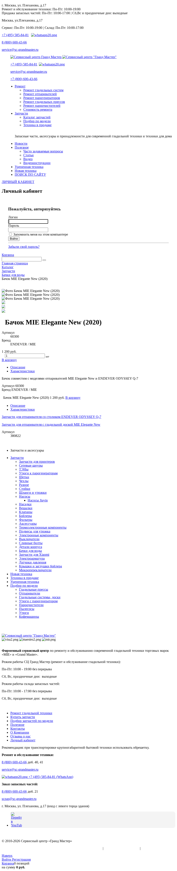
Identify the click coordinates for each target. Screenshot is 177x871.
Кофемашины (29, 616)
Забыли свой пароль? (24, 246)
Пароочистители (31, 605)
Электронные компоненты (38, 535)
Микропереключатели (35, 570)
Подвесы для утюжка (34, 531)
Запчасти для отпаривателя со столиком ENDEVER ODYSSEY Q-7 (51, 417)
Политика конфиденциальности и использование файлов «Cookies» (52, 848)
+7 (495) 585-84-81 (15, 35)
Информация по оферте (121, 848)
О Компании (19, 732)
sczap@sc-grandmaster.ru (19, 799)
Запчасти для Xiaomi (34, 554)
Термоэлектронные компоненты (42, 527)
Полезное (17, 725)
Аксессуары (28, 523)
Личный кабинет (22, 740)
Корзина (8, 255)
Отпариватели (29, 593)
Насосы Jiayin (38, 500)
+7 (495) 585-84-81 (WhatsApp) (50, 777)
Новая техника (21, 574)
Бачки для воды (30, 551)
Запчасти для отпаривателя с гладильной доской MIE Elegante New (51, 424)
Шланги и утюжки (33, 492)
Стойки (24, 489)
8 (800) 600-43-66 (14, 42)
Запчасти (17, 458)
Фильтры (25, 520)
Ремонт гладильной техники (31, 713)
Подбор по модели (24, 585)
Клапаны (25, 512)
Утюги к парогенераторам (38, 473)
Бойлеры (25, 516)
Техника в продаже (24, 578)
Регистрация (21, 859)
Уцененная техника (24, 582)
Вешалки (25, 508)
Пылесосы (26, 609)
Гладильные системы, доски (39, 597)
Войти (7, 859)
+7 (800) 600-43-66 (23, 79)
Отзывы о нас (20, 736)
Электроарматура (32, 558)
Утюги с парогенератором (38, 601)
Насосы (24, 496)
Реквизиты (149, 848)
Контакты (17, 728)
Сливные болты (31, 543)
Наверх (7, 855)
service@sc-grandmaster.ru (20, 49)
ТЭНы (23, 469)
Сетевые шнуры (31, 465)
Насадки (25, 504)
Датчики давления (32, 562)
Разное (24, 485)
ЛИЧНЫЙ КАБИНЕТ (18, 182)
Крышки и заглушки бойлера (40, 566)
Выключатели (29, 539)
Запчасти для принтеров (37, 461)
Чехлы (23, 481)
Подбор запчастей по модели (31, 721)
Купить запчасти (22, 717)
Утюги (24, 613)
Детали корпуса (30, 547)
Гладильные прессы (33, 589)
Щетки (24, 477)
